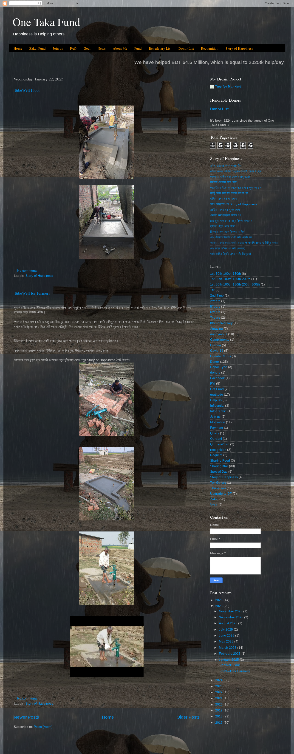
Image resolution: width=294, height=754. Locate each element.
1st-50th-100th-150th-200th (230, 279)
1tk (212, 290)
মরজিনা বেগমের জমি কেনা (223, 182)
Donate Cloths (220, 356)
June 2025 (227, 635)
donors (215, 372)
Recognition (209, 48)
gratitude (216, 394)
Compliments (219, 339)
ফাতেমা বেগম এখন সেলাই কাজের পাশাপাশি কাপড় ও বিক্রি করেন (243, 243)
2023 (219, 686)
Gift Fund (217, 389)
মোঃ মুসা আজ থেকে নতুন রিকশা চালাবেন (231, 221)
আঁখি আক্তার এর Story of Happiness (233, 204)
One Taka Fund (46, 21)
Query (214, 433)
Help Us (216, 400)
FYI (212, 383)
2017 (219, 722)
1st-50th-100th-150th (225, 273)
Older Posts (188, 717)
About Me (120, 48)
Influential (217, 405)
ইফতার (214, 504)
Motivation (217, 422)
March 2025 (228, 647)
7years (215, 317)
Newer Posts (26, 717)
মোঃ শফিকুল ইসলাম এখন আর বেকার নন (231, 237)
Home (18, 48)
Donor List (186, 48)
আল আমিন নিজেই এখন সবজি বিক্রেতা (230, 254)
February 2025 (230, 653)
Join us (58, 48)
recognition (218, 449)
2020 (219, 704)
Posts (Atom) (43, 726)
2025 (219, 606)
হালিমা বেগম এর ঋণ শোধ (223, 198)
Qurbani (216, 438)
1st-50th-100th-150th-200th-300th (235, 284)
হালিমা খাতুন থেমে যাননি (222, 226)
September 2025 (231, 617)
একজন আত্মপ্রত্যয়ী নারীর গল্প (225, 215)
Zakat (214, 499)
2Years (215, 301)
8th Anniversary (221, 323)
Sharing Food (220, 460)
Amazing (216, 328)
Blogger (172, 744)
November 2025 (231, 611)
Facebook (217, 378)
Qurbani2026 (219, 444)
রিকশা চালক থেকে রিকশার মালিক (227, 232)
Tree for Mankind (228, 86)
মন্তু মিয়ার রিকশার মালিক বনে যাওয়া (229, 193)
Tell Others (218, 482)
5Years (215, 306)
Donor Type (218, 367)
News (102, 48)
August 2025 (228, 623)
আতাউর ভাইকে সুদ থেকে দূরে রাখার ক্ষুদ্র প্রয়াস (235, 187)
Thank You (218, 488)
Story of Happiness (239, 48)
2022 (219, 692)
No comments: (28, 270)
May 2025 (226, 641)
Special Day (218, 471)
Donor (214, 361)
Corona (215, 345)
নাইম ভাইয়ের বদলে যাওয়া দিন (225, 166)
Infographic (218, 411)
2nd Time (217, 295)
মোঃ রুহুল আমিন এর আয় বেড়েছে (227, 248)
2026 (219, 600)
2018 (219, 716)
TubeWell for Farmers (32, 293)
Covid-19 (216, 350)
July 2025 (226, 629)
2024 (219, 680)
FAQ (73, 48)
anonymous (218, 334)
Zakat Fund (37, 48)
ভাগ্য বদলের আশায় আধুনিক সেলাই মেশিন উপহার (236, 171)
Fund (138, 48)
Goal (87, 48)
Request (216, 455)
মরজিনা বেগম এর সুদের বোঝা (225, 209)
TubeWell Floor (27, 90)
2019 (219, 710)
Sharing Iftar (219, 466)
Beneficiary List (160, 48)
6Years (215, 312)
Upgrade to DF (221, 493)
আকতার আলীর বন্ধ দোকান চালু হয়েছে (230, 176)
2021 (219, 698)
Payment (216, 427)
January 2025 (229, 659)
